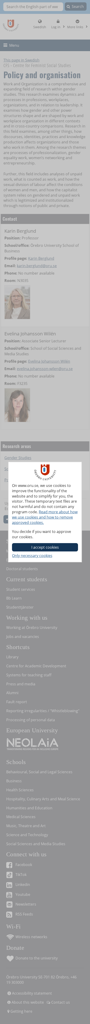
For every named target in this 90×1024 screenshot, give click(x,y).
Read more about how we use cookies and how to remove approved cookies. (45, 517)
